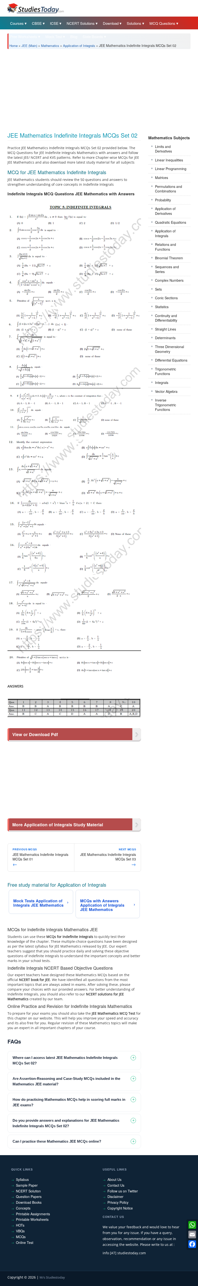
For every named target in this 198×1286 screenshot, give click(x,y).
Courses (17, 23)
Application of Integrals (79, 45)
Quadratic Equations (170, 222)
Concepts (23, 1208)
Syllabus (22, 1179)
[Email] (192, 1234)
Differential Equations (171, 360)
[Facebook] (192, 1244)
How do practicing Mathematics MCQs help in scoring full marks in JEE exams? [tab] (69, 1102)
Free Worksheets (23, 36)
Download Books (29, 1202)
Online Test (24, 1242)
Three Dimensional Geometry (169, 349)
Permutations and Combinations (168, 189)
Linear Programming (170, 168)
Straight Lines (165, 329)
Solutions (134, 23)
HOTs (20, 1225)
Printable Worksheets (32, 1219)
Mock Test (53, 36)
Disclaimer (115, 1196)
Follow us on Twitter (122, 1191)
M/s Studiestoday (52, 1277)
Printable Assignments (33, 1213)
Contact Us (115, 1185)
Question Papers (29, 1196)
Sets (158, 289)
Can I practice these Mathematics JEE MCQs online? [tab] (57, 1141)
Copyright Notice (120, 1208)
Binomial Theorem (169, 257)
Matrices (161, 177)
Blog (73, 36)
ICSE (54, 23)
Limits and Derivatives (163, 149)
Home (13, 45)
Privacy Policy (117, 1202)
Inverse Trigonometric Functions (165, 405)
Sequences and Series (167, 269)
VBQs (20, 1231)
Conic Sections (166, 297)
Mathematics (50, 45)
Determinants (165, 337)
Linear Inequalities (169, 160)
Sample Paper (27, 1185)
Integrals (161, 382)
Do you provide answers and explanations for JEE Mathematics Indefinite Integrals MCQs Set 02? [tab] (66, 1123)
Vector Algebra (166, 391)
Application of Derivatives (165, 211)
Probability (163, 199)
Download (111, 23)
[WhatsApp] (192, 1225)
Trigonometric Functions (165, 371)
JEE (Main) (29, 45)
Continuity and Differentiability (166, 318)
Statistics (162, 306)
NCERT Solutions (81, 23)
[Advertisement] (98, 88)
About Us (114, 1179)
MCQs (21, 1236)
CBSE (37, 23)
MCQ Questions (162, 23)
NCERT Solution (28, 1191)
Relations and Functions (165, 247)
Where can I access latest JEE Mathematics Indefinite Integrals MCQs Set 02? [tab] (65, 1060)
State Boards (93, 36)
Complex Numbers (169, 280)
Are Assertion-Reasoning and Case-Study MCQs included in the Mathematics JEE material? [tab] (66, 1081)
